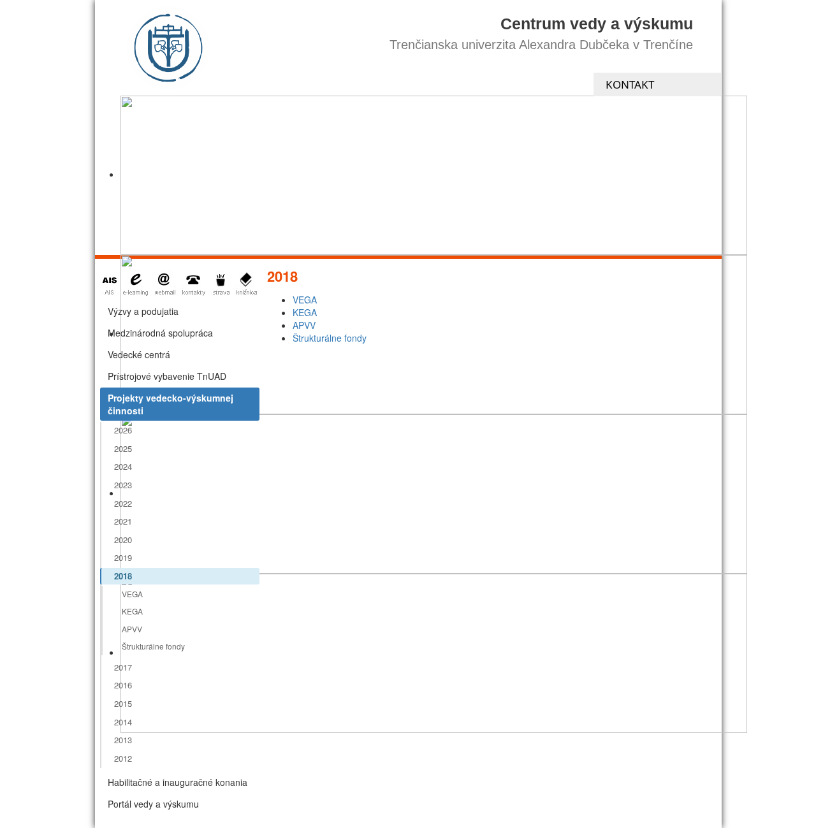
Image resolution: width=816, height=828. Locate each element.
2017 (123, 667)
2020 (123, 540)
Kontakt (630, 84)
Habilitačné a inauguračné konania (177, 782)
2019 (123, 557)
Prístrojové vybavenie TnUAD (167, 376)
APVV (132, 628)
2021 (123, 521)
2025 (123, 448)
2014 (123, 722)
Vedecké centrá (139, 354)
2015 (123, 703)
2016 (123, 685)
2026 (123, 430)
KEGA (132, 611)
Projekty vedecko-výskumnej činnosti (170, 404)
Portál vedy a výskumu (153, 803)
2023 (123, 485)
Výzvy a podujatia (143, 311)
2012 (123, 758)
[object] (433, 175)
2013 (123, 740)
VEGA (132, 593)
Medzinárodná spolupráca (160, 332)
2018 (123, 576)
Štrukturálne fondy (153, 646)
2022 (123, 503)
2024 (123, 466)
